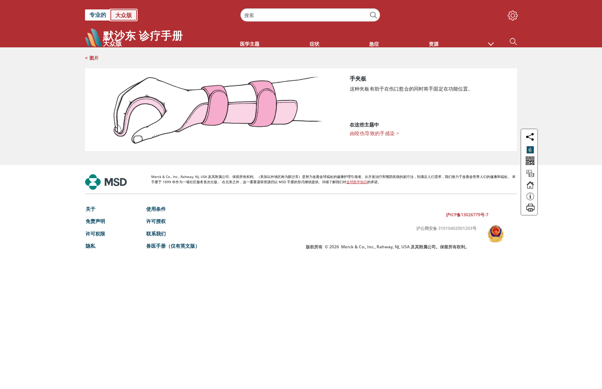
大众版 (123, 15)
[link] (159, 15)
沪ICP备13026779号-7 (467, 215)
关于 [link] (90, 208)
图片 (94, 58)
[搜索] (374, 15)
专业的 (98, 14)
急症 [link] (374, 43)
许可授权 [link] (156, 221)
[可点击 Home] (530, 188)
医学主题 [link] (250, 43)
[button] (491, 40)
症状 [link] (314, 43)
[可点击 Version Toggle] (530, 150)
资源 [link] (434, 43)
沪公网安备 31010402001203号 (446, 228)
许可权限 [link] (95, 233)
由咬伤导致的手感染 (374, 133)
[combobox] (310, 15)
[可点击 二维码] (529, 161)
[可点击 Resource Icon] (530, 176)
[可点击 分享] (530, 137)
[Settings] (511, 14)
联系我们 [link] (156, 233)
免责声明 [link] (95, 221)
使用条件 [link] (156, 208)
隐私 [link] (90, 245)
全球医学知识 (356, 181)
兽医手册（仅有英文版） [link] (173, 245)
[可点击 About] (530, 199)
